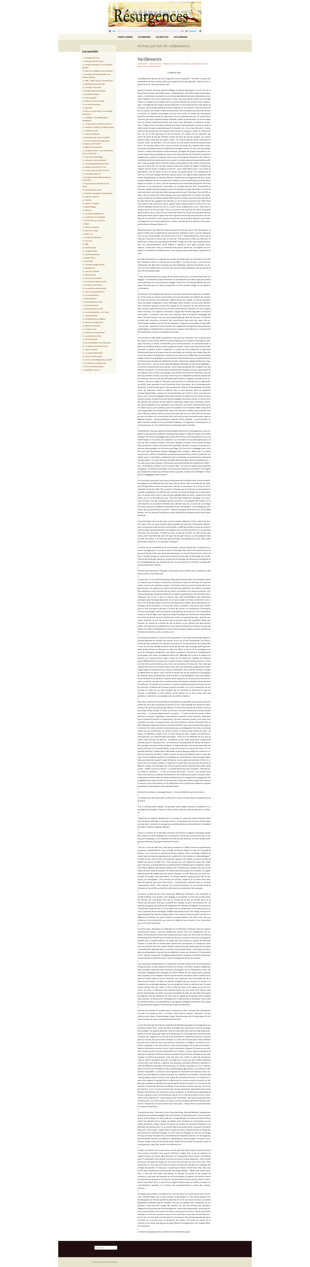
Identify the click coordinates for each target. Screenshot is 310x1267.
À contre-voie (90, 329)
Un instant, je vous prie (94, 220)
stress (145, 66)
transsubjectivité (154, 66)
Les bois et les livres (93, 285)
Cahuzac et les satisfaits (95, 160)
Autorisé (88, 108)
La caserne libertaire (93, 353)
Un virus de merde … (93, 104)
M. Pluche (88, 261)
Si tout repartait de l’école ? (96, 170)
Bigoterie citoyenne (93, 147)
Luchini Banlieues (92, 254)
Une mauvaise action (93, 308)
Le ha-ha (88, 241)
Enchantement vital (93, 302)
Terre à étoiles (90, 339)
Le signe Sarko (90, 251)
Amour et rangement (93, 322)
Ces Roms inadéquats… (95, 213)
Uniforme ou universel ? (95, 332)
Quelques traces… (92, 370)
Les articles (162, 37)
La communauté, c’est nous (96, 312)
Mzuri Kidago (90, 207)
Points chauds (125, 37)
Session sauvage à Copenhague (98, 193)
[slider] (145, 31)
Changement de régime (94, 319)
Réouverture (90, 274)
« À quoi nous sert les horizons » (98, 124)
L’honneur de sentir (92, 190)
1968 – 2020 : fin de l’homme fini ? (98, 80)
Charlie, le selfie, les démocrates (99, 127)
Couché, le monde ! (92, 87)
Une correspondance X (94, 291)
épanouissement (171, 64)
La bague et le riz (92, 58)
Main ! (87, 224)
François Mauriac (184, 64)
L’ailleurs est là (91, 130)
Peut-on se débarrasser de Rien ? (98, 71)
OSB (86, 244)
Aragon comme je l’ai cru (95, 167)
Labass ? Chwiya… (92, 203)
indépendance (196, 64)
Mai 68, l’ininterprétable (95, 91)
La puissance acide (92, 336)
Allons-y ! (88, 234)
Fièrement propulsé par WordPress (105, 1262)
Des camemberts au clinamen (97, 342)
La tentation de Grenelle (95, 288)
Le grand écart (90, 315)
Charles (87, 200)
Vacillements (150, 59)
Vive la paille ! (90, 298)
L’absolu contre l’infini (94, 101)
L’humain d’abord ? (92, 174)
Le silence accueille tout (95, 363)
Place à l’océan (91, 230)
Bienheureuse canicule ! (94, 84)
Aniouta (88, 210)
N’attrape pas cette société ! (97, 137)
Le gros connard (91, 196)
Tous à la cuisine (91, 271)
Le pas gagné (90, 97)
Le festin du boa (91, 295)
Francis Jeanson (91, 227)
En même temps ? (92, 94)
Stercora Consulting (93, 157)
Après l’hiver (90, 258)
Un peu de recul (91, 305)
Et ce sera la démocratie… (96, 281)
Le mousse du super (93, 356)
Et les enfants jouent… (94, 366)
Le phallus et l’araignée (94, 217)
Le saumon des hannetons (96, 346)
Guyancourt (89, 268)
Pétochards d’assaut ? (94, 61)
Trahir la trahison (92, 134)
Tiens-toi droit (90, 349)
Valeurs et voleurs (92, 325)
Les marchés (144, 37)
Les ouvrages (180, 37)
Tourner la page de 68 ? (94, 264)
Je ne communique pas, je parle (98, 359)
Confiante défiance (93, 237)
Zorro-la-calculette (93, 278)
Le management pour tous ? (96, 163)
